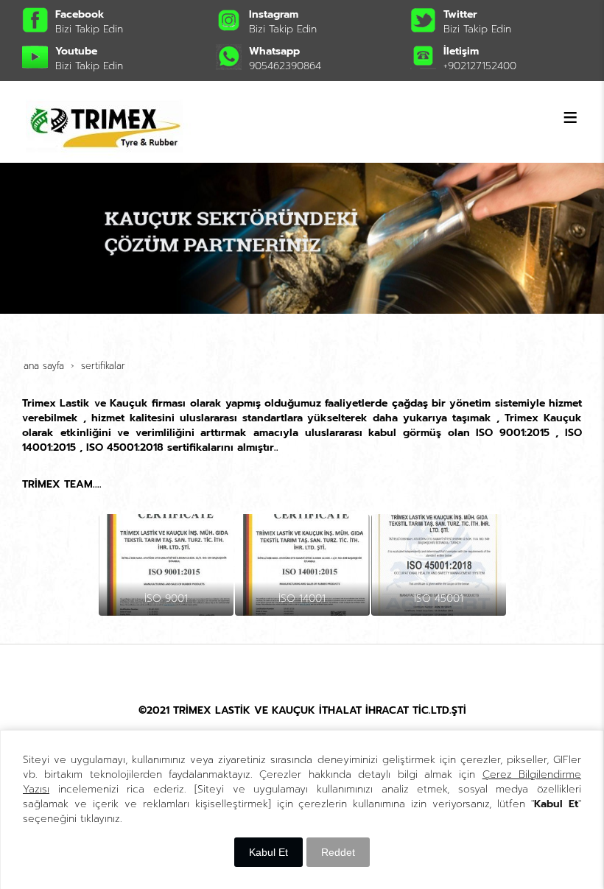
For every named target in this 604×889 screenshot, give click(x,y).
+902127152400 (479, 66)
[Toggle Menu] (570, 117)
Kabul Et (268, 852)
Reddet (338, 852)
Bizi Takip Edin (89, 29)
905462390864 (285, 66)
